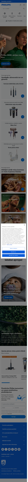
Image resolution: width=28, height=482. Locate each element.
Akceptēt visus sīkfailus (13, 255)
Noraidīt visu (13, 252)
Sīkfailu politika (9, 244)
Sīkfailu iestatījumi (13, 248)
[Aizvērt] (24, 224)
